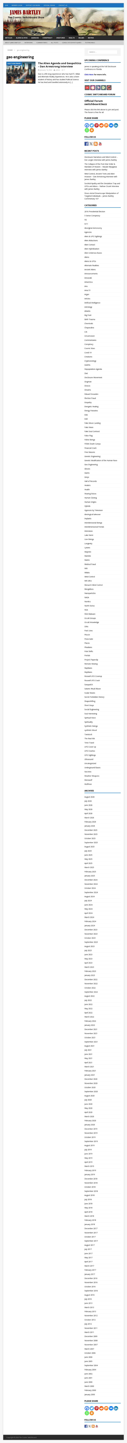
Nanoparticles (90, 593)
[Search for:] (102, 52)
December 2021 (90, 1029)
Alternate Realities (91, 265)
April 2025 (88, 863)
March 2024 (89, 917)
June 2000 (88, 1382)
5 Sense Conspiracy (92, 215)
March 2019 (89, 1166)
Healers (87, 485)
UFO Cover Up (90, 747)
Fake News (88, 427)
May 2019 (88, 1158)
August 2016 (89, 1295)
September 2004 (91, 1365)
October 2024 (89, 888)
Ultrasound (88, 759)
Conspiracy (47, 38)
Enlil (86, 419)
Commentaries (41, 43)
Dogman (88, 381)
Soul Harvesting (90, 713)
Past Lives (88, 630)
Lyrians (87, 547)
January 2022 (89, 1025)
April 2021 (88, 1062)
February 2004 (90, 1369)
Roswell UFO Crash (92, 680)
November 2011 (90, 1328)
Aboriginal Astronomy (93, 228)
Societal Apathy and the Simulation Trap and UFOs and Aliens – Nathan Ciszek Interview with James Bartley (102, 186)
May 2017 (88, 1257)
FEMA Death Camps (92, 444)
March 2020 (89, 1116)
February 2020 (90, 1120)
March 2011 (89, 1332)
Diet (86, 373)
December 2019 (90, 1129)
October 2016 (89, 1286)
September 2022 (91, 992)
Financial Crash (90, 448)
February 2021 (90, 1071)
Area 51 (87, 290)
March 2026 (89, 817)
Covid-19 (88, 352)
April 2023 (88, 963)
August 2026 (89, 797)
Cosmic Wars (89, 348)
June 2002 (88, 1374)
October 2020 (89, 1087)
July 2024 (88, 900)
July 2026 (88, 801)
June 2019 (88, 1154)
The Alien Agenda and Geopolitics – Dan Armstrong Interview (59, 65)
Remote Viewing (90, 664)
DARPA (87, 365)
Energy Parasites (91, 410)
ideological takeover (92, 514)
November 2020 (90, 1083)
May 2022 (88, 1008)
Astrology (88, 307)
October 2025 (89, 838)
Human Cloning (90, 498)
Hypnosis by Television (93, 510)
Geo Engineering (91, 464)
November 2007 (90, 1344)
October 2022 (89, 988)
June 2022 (88, 1004)
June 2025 (88, 855)
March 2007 (89, 1349)
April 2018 (88, 1212)
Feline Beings (89, 439)
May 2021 (88, 1058)
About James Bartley (13, 43)
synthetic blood (90, 730)
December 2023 (90, 929)
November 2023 (90, 934)
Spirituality (88, 722)
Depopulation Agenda (93, 369)
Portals (87, 655)
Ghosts (87, 469)
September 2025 (91, 842)
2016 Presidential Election (94, 211)
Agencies (35, 38)
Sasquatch (88, 684)
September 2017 (91, 1241)
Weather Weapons (91, 776)
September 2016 (91, 1291)
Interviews (28, 43)
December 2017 (90, 1228)
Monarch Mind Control (93, 585)
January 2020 (89, 1124)
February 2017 (90, 1270)
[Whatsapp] (87, 130)
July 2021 (88, 1050)
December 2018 (90, 1179)
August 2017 (89, 1245)
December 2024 (90, 880)
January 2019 (89, 1174)
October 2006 (89, 1353)
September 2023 (91, 942)
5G (85, 220)
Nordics (87, 601)
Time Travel (89, 743)
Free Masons (89, 452)
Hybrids (87, 506)
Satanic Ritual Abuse (92, 688)
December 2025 (90, 830)
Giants (87, 473)
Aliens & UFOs (21, 38)
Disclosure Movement (93, 377)
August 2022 (89, 996)
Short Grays (89, 705)
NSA (86, 610)
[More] (92, 130)
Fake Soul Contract (92, 431)
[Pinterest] (96, 125)
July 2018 (88, 1199)
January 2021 (89, 1075)
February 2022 (90, 1021)
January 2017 (89, 1274)
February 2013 (90, 1311)
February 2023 (90, 971)
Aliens (86, 257)
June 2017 (88, 1253)
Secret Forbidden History (94, 697)
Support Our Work (33, 5)
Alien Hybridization (91, 249)
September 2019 (91, 1141)
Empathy (88, 402)
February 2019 (90, 1170)
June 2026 (88, 805)
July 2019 (88, 1149)
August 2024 (89, 896)
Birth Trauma (89, 319)
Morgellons (89, 589)
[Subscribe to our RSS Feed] (96, 144)
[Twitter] (92, 125)
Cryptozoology (90, 361)
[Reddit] (101, 125)
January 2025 (89, 876)
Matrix (91, 38)
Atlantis (87, 311)
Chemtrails (88, 323)
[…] (71, 82)
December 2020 (90, 1079)
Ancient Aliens (90, 269)
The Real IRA (89, 738)
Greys (86, 477)
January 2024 (89, 925)
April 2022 (88, 1012)
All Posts (54, 43)
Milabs (81, 38)
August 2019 (89, 1145)
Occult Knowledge (91, 622)
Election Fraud (90, 398)
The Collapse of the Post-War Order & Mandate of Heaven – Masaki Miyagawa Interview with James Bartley (100, 167)
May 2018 (88, 1207)
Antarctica (88, 282)
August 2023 (89, 946)
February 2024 (90, 921)
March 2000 (89, 1386)
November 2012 (90, 1315)
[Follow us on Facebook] (86, 144)
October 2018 (89, 1187)
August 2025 (89, 846)
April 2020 (88, 1112)
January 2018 (89, 1224)
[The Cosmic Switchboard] (63, 34)
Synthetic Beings (91, 726)
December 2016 (90, 1278)
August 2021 (89, 1046)
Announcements (91, 273)
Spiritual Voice (90, 718)
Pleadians (88, 647)
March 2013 (89, 1307)
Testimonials (90, 43)
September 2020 (91, 1091)
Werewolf (88, 780)
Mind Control (89, 576)
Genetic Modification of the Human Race (100, 460)
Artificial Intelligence (92, 303)
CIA (85, 332)
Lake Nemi (88, 535)
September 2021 (91, 1042)
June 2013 (88, 1303)
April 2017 (88, 1261)
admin (57, 70)
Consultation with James (71, 43)
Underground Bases (92, 767)
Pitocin (87, 635)
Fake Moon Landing (92, 423)
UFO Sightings (90, 755)
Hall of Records (90, 481)
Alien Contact (89, 244)
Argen (86, 294)
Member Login (17, 5)
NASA (86, 597)
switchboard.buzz (95, 104)
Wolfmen (88, 784)
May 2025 (88, 859)
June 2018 (88, 1203)
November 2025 (90, 834)
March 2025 (89, 867)
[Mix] (106, 125)
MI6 (86, 568)
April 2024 (88, 913)
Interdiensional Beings (93, 523)
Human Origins (90, 502)
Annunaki (88, 278)
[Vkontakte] (111, 125)
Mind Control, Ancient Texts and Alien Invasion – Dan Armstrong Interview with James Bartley (100, 176)
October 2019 (89, 1137)
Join (6, 5)
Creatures (60, 38)
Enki (86, 415)
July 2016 (88, 1299)
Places (87, 643)
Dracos (87, 386)
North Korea (89, 606)
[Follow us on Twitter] (91, 144)
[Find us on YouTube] (100, 144)
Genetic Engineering (92, 456)
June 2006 (88, 1357)
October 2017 (89, 1237)
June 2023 (88, 954)
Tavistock (88, 734)
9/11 (86, 224)
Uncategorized (90, 763)
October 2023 (89, 938)
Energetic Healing (91, 406)
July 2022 (88, 1000)
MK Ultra (88, 581)
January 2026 (89, 826)
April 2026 (88, 813)
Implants (87, 518)
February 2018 (90, 1220)
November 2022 (90, 983)
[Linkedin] (116, 125)
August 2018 (89, 1195)
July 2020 (88, 1100)
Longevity (88, 543)
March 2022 (89, 1017)
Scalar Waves (89, 693)
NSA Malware (89, 614)
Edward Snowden (91, 394)
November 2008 (90, 1340)
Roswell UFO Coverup (93, 676)
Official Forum (49, 5)
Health (72, 38)
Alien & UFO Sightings (93, 236)
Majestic (87, 552)
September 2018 (91, 1191)
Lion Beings (89, 539)
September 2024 (91, 892)
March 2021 (89, 1066)
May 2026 (88, 809)
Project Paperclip (91, 659)
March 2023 (89, 967)
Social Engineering (91, 709)
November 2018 (90, 1183)
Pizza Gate (88, 639)
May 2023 (88, 959)
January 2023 (89, 975)
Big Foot (87, 315)
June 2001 (88, 1378)
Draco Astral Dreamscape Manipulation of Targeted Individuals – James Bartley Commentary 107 (101, 196)
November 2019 (90, 1133)
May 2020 (88, 1108)
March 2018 (89, 1216)
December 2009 (90, 1336)
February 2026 (90, 822)
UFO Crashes (89, 751)
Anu (86, 286)
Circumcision (89, 336)
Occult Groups (90, 618)
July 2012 (88, 1324)
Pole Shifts (88, 651)
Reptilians (88, 668)
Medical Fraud (90, 564)
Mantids (87, 556)
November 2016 (90, 1282)
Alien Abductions (91, 240)
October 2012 (89, 1320)
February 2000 (90, 1390)
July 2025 (88, 851)
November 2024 (90, 884)
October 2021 (89, 1037)
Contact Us (63, 5)
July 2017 (88, 1249)
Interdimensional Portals (94, 527)
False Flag (88, 435)
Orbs (86, 626)
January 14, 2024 (46, 70)
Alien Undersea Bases (93, 253)
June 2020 (88, 1104)
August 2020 (89, 1095)
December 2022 (90, 979)
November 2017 (90, 1232)
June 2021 (88, 1054)
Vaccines (87, 771)
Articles (8, 38)
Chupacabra (89, 327)
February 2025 (90, 871)
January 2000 (89, 1394)
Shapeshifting (89, 701)
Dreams (87, 390)
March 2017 (89, 1266)
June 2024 (88, 905)
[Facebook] (87, 125)
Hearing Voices (90, 493)
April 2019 (88, 1162)
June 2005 (88, 1361)
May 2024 (88, 909)
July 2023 (88, 950)
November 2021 (90, 1033)
